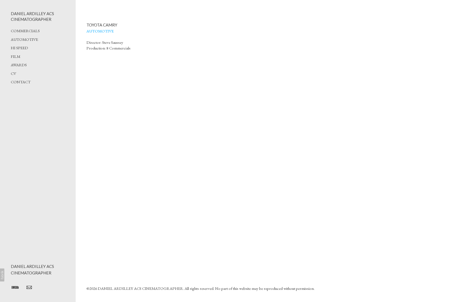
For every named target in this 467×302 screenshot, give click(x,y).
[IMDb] (15, 287)
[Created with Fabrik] (2, 274)
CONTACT (21, 81)
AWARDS (19, 64)
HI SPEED (19, 47)
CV (13, 73)
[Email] (29, 287)
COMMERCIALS (25, 30)
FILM (15, 56)
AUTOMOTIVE (24, 39)
